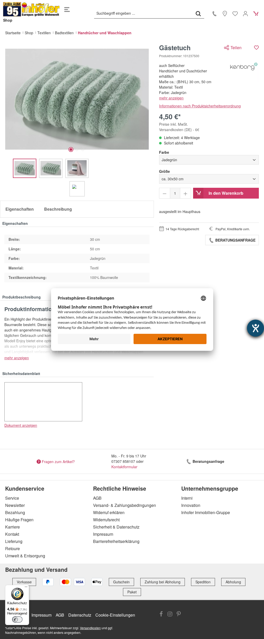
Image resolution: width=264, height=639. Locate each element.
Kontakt (12, 534)
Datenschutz (79, 615)
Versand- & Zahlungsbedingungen (124, 505)
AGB (97, 498)
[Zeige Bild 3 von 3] (82, 149)
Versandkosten (90, 628)
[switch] (17, 619)
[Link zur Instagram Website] (170, 614)
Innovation (190, 505)
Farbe (164, 152)
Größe (164, 171)
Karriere (12, 527)
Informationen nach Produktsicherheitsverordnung (200, 105)
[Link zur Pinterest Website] (179, 614)
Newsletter (15, 505)
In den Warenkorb (226, 193)
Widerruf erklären (109, 512)
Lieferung (13, 541)
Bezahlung (15, 512)
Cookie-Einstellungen (115, 615)
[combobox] (143, 13)
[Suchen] (198, 13)
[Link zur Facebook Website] (161, 614)
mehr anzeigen (171, 97)
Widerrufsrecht (106, 520)
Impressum (103, 534)
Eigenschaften (19, 209)
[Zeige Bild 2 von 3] (77, 149)
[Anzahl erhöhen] (185, 193)
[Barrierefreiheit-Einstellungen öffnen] (255, 328)
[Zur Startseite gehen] (31, 9)
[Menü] (67, 9)
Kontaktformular (124, 466)
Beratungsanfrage (234, 240)
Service (12, 498)
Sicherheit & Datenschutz (116, 527)
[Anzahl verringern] (164, 193)
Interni (187, 498)
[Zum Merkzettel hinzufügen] (256, 47)
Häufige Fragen (19, 520)
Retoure (12, 548)
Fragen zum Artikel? (58, 461)
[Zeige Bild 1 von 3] (71, 149)
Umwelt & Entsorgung (25, 556)
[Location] (225, 13)
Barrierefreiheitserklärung (116, 541)
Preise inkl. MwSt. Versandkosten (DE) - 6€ (179, 127)
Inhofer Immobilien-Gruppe (205, 512)
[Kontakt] (214, 13)
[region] (77, 120)
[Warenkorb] (256, 13)
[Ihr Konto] (245, 13)
